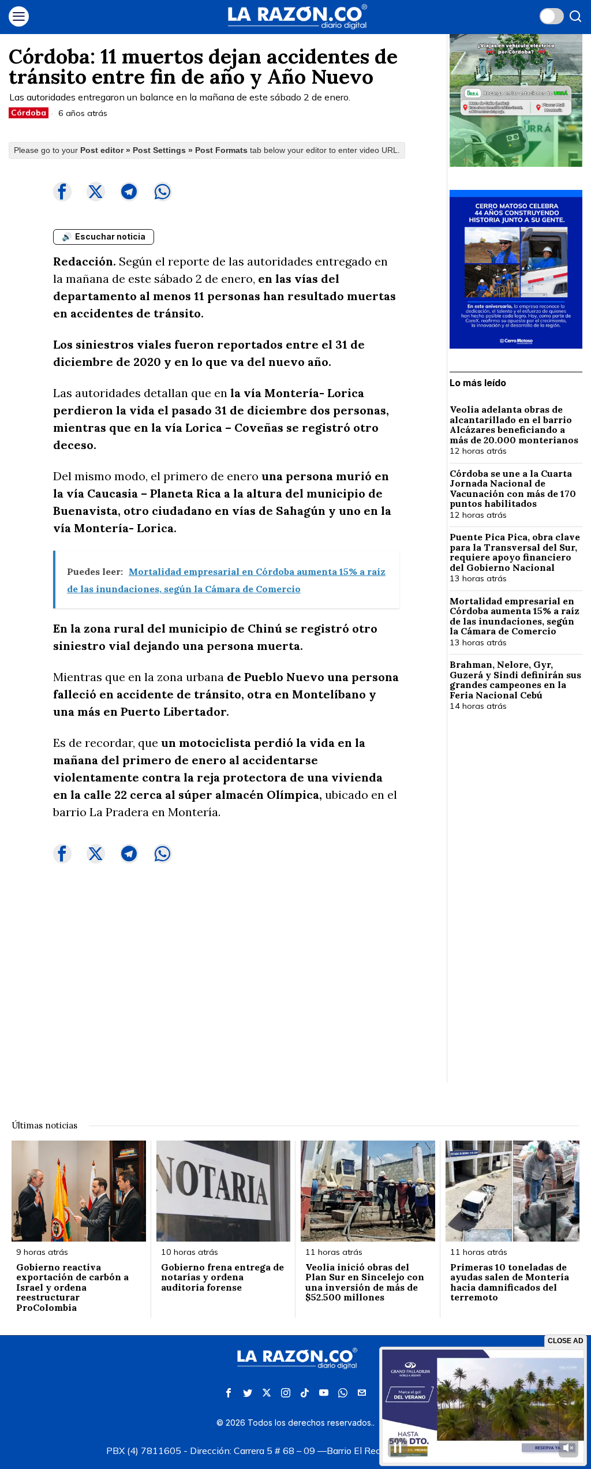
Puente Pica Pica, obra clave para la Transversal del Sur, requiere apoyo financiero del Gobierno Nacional (515, 552)
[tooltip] (62, 191)
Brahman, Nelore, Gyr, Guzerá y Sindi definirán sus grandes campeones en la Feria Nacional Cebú (515, 680)
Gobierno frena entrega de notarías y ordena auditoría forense (222, 1277)
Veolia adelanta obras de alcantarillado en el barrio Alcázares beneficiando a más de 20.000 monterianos (515, 425)
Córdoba (28, 112)
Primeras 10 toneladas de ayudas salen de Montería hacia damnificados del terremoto (509, 1282)
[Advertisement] (516, 908)
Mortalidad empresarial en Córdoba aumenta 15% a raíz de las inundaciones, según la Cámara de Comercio (514, 616)
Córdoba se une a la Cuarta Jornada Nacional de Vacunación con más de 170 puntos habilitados (513, 489)
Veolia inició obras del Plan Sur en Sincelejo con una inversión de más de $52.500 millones (364, 1282)
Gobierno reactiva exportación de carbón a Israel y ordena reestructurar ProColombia (72, 1287)
